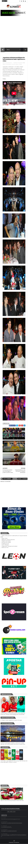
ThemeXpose (16, 842)
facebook (24, 478)
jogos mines (4, 538)
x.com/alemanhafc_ (6, 827)
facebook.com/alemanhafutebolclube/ (11, 823)
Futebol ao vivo (5, 543)
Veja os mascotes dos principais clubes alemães (12, 800)
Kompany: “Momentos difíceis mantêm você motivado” (13, 462)
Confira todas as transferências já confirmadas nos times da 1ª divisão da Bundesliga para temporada (13, 713)
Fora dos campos (15, 64)
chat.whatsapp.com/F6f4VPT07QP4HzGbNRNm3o (13, 835)
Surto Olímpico (5, 545)
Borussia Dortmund (8, 447)
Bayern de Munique (7, 64)
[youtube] (25, 1)
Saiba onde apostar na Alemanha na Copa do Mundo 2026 (14, 536)
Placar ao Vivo (5, 547)
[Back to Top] (14, 841)
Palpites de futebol (6, 541)
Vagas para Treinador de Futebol (9, 546)
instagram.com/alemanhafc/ (9, 831)
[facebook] (20, 1)
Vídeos (20, 64)
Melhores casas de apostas (8, 539)
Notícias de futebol (6, 542)
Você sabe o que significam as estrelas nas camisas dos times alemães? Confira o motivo (14, 761)
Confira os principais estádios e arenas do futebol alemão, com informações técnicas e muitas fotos (13, 743)
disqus (19, 478)
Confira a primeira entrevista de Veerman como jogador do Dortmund (13, 449)
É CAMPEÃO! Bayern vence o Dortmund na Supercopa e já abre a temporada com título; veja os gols (13, 436)
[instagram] (23, 1)
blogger (15, 478)
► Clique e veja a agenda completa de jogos (11, 720)
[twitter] (21, 1)
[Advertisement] (14, 33)
